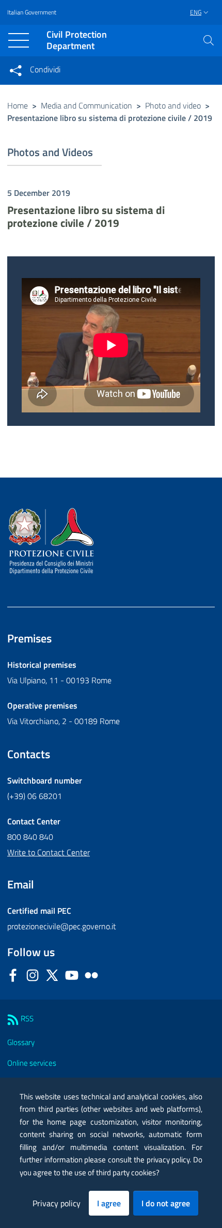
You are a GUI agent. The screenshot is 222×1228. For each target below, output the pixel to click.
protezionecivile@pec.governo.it (61, 926)
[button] (208, 40)
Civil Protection (76, 40)
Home (17, 105)
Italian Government (31, 12)
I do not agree (165, 1203)
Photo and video (173, 105)
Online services (31, 1063)
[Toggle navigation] (18, 40)
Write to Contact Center (48, 852)
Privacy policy (57, 1203)
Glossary (21, 1042)
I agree (109, 1203)
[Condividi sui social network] (15, 70)
